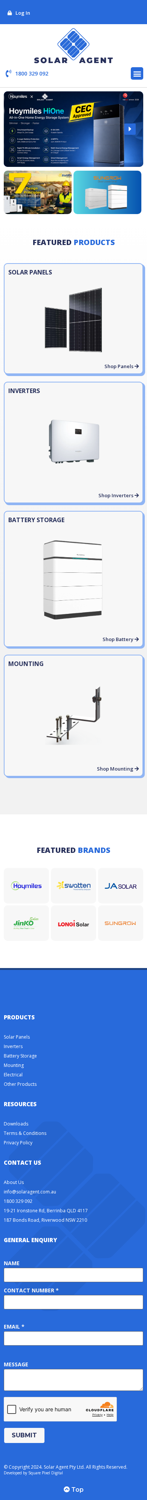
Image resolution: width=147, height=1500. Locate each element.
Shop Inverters (116, 495)
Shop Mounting (116, 768)
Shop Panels (119, 366)
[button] (137, 73)
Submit (24, 1435)
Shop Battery (119, 639)
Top (77, 1489)
